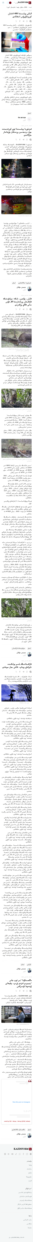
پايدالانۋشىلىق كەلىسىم (25, 1193)
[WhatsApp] (27, 21)
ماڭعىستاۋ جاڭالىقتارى (18, 1130)
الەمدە (30, 1181)
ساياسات (29, 1169)
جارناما (30, 1228)
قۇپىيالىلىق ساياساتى (26, 1197)
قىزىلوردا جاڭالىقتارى (24, 283)
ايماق (29, 113)
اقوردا (8, 7)
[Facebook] (20, 21)
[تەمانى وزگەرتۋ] (9, 2)
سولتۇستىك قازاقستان (18, 649)
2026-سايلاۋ (23, 7)
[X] (16, 21)
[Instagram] (30, 21)
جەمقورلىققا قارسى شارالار (25, 1205)
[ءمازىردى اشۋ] (3, 2)
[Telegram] (23, 21)
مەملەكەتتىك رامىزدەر (26, 1201)
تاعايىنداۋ (13, 7)
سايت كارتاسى (27, 1220)
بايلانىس (29, 1224)
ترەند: (30, 7)
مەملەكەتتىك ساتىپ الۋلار (24, 1209)
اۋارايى (29, 965)
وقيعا (18, 7)
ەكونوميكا (29, 1177)
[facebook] (23, 1154)
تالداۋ (30, 1173)
